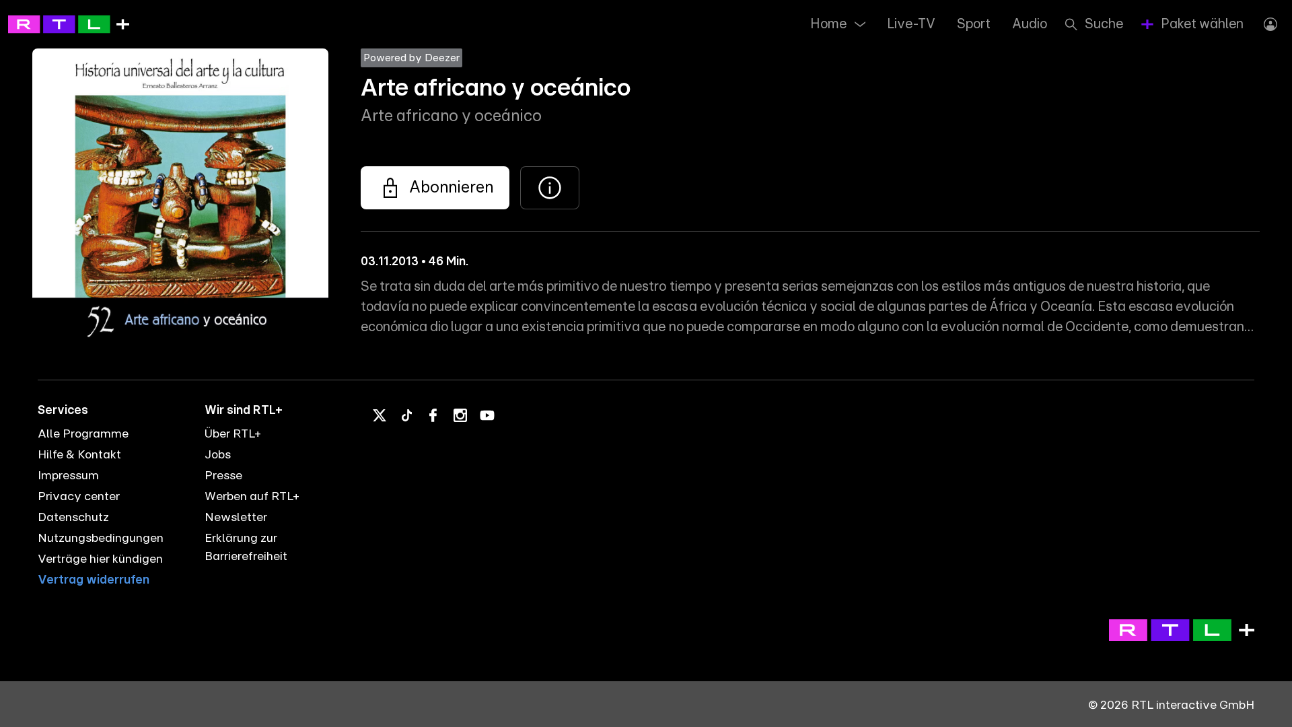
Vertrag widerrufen (93, 580)
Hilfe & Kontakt (79, 455)
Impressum (68, 476)
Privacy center (79, 497)
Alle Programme (83, 434)
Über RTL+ (233, 434)
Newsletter (236, 518)
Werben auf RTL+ (252, 497)
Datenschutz (73, 518)
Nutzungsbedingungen (101, 538)
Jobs (218, 455)
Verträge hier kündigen (100, 559)
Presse (223, 476)
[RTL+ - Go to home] (68, 23)
